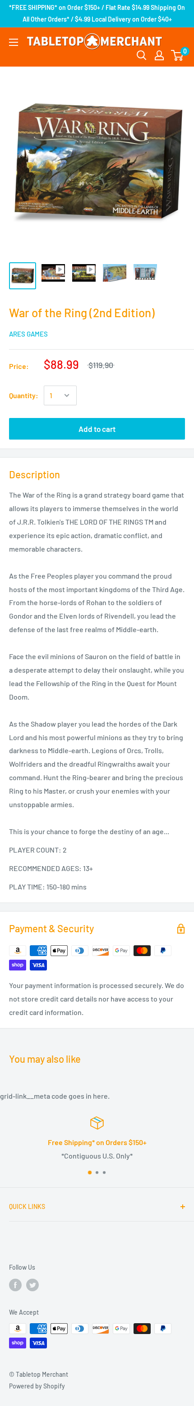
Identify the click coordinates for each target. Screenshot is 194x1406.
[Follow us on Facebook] (15, 1285)
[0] (177, 55)
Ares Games (28, 334)
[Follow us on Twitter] (32, 1285)
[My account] (159, 55)
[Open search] (142, 55)
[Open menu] (13, 42)
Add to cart (97, 428)
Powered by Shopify (37, 1386)
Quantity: (23, 395)
